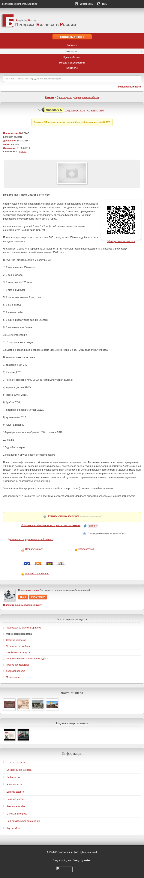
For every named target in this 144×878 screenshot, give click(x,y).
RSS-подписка (14, 784)
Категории (38, 52)
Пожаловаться (86, 549)
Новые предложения (72, 62)
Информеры (13, 777)
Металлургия (13, 677)
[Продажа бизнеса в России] (72, 20)
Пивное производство (17, 665)
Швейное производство (18, 652)
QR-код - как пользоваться (121, 241)
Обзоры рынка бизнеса (19, 770)
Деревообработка (15, 671)
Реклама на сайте (16, 806)
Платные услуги (15, 799)
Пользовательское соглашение (23, 821)
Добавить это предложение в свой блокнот (30, 539)
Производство (64, 97)
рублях (22, 151)
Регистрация (38, 597)
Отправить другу (34, 549)
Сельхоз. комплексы (17, 640)
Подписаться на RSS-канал (38, 562)
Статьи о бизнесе (16, 762)
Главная (72, 44)
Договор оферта (15, 792)
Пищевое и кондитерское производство (27, 658)
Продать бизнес (72, 36)
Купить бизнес (72, 57)
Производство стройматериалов (23, 627)
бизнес (93, 526)
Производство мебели (18, 646)
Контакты (72, 67)
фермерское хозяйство (84, 110)
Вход (23, 597)
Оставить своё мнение (37, 573)
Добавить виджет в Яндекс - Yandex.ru (60, 562)
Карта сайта (13, 828)
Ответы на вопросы (17, 813)
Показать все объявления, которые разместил (50, 525)
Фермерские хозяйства (86, 97)
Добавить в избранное (49, 562)
